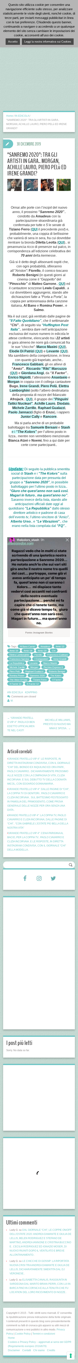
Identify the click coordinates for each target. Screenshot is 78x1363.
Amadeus (45, 646)
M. (12, 700)
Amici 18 (28, 650)
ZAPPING (31, 692)
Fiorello (38, 655)
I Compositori (41, 659)
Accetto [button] (12, 41)
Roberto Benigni (57, 671)
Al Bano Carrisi (27, 646)
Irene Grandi (59, 659)
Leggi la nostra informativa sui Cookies (47, 41)
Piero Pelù (15, 671)
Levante (34, 663)
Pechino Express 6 (53, 667)
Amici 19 (42, 650)
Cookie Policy (23, 1333)
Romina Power (17, 675)
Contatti (26, 1350)
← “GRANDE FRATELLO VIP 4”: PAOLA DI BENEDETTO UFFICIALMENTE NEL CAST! (21, 724)
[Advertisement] (39, 71)
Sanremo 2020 (37, 675)
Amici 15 (60, 646)
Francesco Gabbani (57, 655)
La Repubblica (17, 663)
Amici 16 (14, 650)
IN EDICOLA (22, 115)
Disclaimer (14, 1350)
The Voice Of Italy (18, 679)
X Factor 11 (15, 684)
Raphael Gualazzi (34, 671)
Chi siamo (39, 1350)
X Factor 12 (33, 684)
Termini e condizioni (43, 1333)
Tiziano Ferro (40, 679)
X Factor (56, 679)
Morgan (34, 667)
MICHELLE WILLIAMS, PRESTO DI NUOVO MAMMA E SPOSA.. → (57, 724)
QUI (34, 229)
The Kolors (55, 675)
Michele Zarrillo (17, 667)
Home (9, 115)
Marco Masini (50, 663)
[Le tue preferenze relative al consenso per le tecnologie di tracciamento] (71, 1356)
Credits (51, 1350)
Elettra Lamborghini (19, 655)
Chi (53, 650)
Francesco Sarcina (19, 659)
